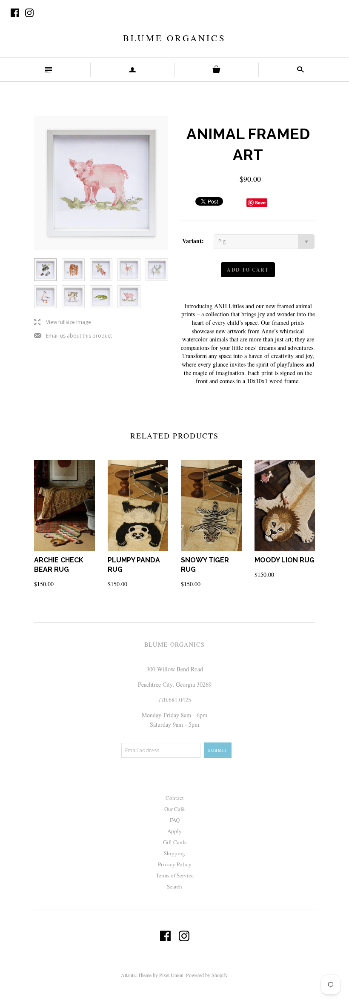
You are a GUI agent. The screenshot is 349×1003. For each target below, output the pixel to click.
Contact (175, 798)
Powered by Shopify (206, 974)
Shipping (174, 853)
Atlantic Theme (136, 974)
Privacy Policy (175, 864)
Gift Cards (174, 842)
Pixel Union (171, 974)
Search (174, 886)
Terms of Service (175, 875)
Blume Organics (174, 38)
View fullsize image (62, 322)
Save (260, 202)
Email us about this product (73, 336)
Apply (174, 831)
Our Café (174, 809)
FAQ (175, 820)
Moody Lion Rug (285, 560)
